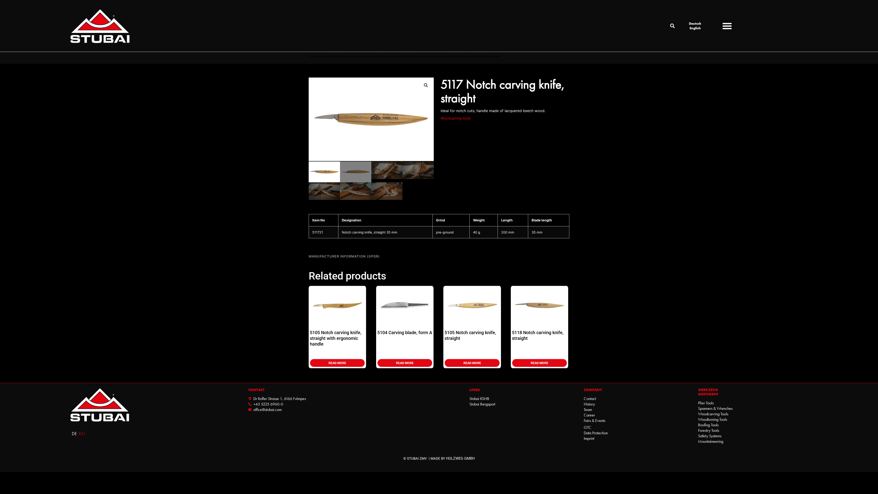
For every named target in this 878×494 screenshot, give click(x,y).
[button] (672, 25)
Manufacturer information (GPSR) (344, 256)
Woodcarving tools (456, 118)
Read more (337, 363)
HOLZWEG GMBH (460, 458)
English (695, 28)
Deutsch (695, 23)
